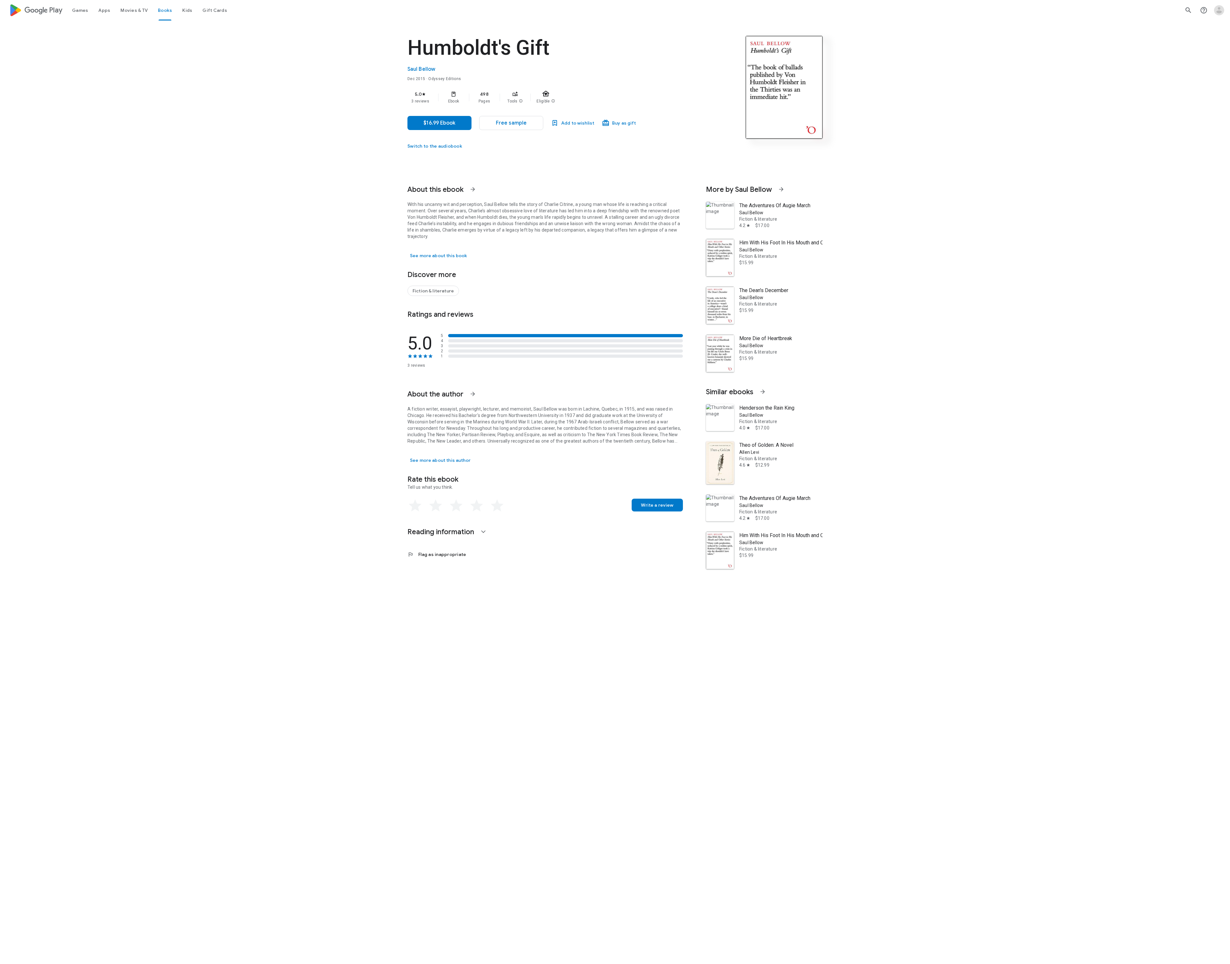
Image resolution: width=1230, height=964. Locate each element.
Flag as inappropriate (436, 554)
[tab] (80, 10)
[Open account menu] (1219, 10)
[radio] (415, 505)
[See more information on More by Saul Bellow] (781, 189)
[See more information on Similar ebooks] (762, 391)
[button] (521, 101)
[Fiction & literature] (433, 291)
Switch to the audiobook (434, 146)
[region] (535, 97)
